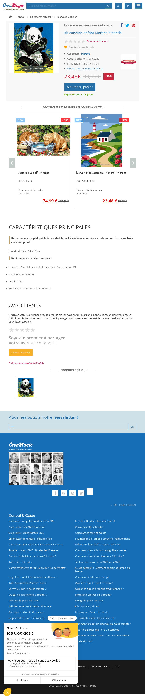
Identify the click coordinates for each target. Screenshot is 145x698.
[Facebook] (55, 493)
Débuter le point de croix (23, 600)
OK (132, 426)
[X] (81, 493)
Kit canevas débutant (41, 16)
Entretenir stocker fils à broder (93, 594)
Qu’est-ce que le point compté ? (27, 589)
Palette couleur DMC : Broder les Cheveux (33, 550)
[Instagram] (64, 493)
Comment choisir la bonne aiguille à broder (101, 550)
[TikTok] (90, 493)
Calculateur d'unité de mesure (27, 612)
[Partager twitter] (127, 26)
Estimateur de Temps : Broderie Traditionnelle (102, 538)
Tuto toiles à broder (20, 562)
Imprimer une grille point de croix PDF (31, 521)
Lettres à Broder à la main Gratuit (95, 521)
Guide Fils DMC (84, 641)
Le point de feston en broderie (27, 618)
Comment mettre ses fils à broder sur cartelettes (37, 567)
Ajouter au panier (80, 87)
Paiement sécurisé (100, 666)
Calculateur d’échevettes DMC (26, 532)
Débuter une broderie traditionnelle (30, 606)
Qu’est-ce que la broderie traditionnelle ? (99, 589)
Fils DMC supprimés (87, 606)
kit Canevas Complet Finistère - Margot (101, 172)
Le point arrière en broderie (91, 612)
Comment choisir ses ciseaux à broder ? (32, 556)
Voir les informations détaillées (84, 68)
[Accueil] (10, 16)
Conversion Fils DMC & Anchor (27, 527)
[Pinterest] (72, 493)
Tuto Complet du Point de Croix (27, 583)
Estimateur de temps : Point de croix (30, 538)
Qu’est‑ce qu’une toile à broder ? (28, 594)
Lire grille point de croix (89, 600)
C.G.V (117, 666)
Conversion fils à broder (89, 527)
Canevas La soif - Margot (33, 172)
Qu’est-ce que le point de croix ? (94, 583)
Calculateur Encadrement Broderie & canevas (36, 544)
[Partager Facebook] (121, 26)
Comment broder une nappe (92, 577)
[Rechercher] (108, 6)
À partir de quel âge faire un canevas (97, 629)
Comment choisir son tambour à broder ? (99, 556)
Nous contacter (78, 666)
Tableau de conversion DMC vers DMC (97, 562)
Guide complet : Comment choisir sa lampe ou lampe (102, 569)
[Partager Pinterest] (133, 26)
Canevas (21, 16)
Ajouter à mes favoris (81, 47)
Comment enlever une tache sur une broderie (102, 635)
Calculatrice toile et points (90, 532)
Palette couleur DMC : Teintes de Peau (97, 544)
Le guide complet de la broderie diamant (33, 577)
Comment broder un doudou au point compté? (102, 624)
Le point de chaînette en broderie (95, 618)
